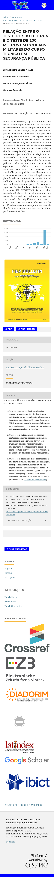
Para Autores (10, 601)
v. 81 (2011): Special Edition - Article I (22, 20)
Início (6, 17)
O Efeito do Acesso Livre (35, 479)
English (8, 568)
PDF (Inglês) (27, 329)
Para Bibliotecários (13, 606)
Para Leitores (10, 597)
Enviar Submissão (16, 549)
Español (8, 572)
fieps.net (10, 841)
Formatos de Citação (20, 520)
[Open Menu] (5, 5)
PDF (9, 329)
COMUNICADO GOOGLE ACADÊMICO (23, 805)
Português (9, 577)
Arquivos (16, 17)
